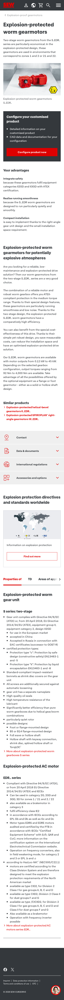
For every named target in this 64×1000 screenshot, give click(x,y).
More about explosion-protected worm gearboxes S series (30, 753)
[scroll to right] (60, 579)
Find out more (32, 556)
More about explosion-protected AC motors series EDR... (28, 927)
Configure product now (32, 152)
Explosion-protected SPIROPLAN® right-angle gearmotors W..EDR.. (30, 417)
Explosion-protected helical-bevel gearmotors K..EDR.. (27, 409)
